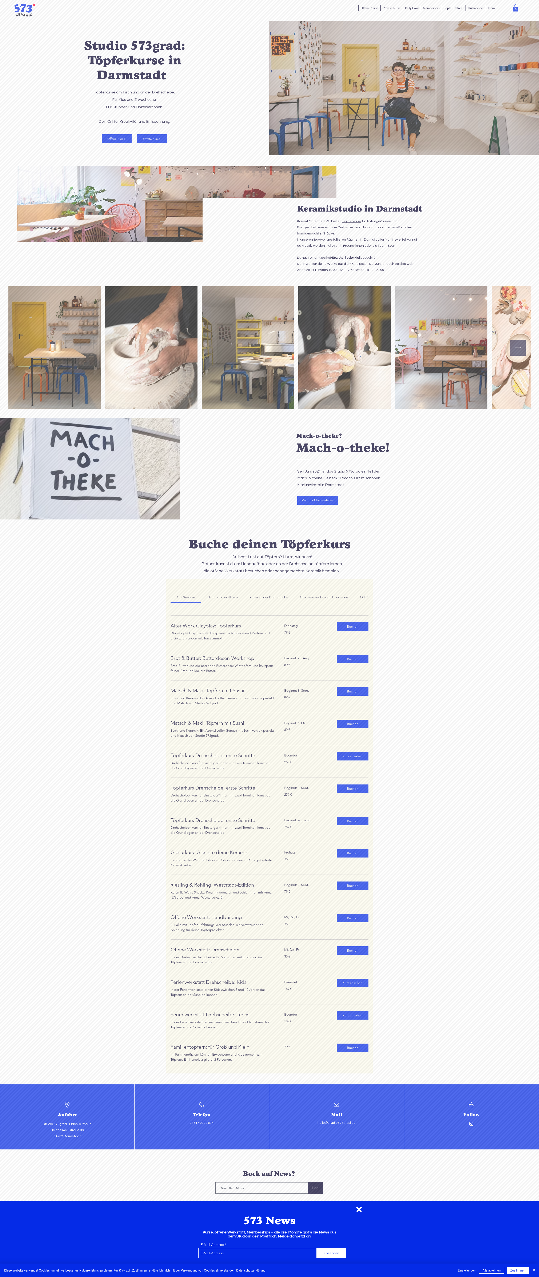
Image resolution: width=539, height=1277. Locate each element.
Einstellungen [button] (467, 1270)
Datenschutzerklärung (250, 1270)
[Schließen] (533, 1270)
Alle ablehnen (492, 1270)
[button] (359, 1209)
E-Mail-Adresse (212, 1244)
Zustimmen (517, 1270)
